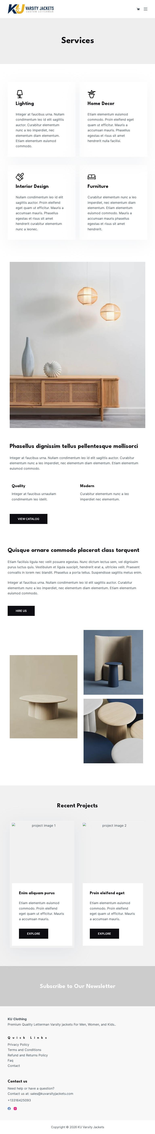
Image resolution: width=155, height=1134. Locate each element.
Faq (10, 1060)
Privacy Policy (18, 1044)
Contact (14, 1066)
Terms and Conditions (24, 1050)
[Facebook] (9, 1108)
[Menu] (145, 9)
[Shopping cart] (138, 9)
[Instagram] (15, 1108)
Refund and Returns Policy (28, 1055)
